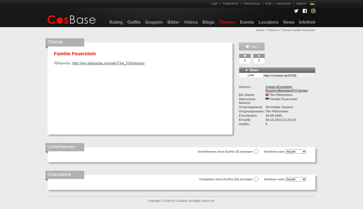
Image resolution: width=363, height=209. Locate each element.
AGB (268, 3)
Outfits (134, 22)
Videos (191, 22)
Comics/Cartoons (278, 87)
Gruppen (154, 22)
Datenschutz (252, 3)
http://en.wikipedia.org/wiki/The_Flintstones (108, 63)
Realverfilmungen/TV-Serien (286, 91)
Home (260, 30)
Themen (227, 22)
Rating (116, 22)
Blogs (208, 22)
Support (301, 3)
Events (247, 22)
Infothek (307, 22)
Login (214, 3)
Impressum (283, 3)
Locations (269, 22)
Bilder (173, 22)
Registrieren (231, 3)
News (288, 22)
